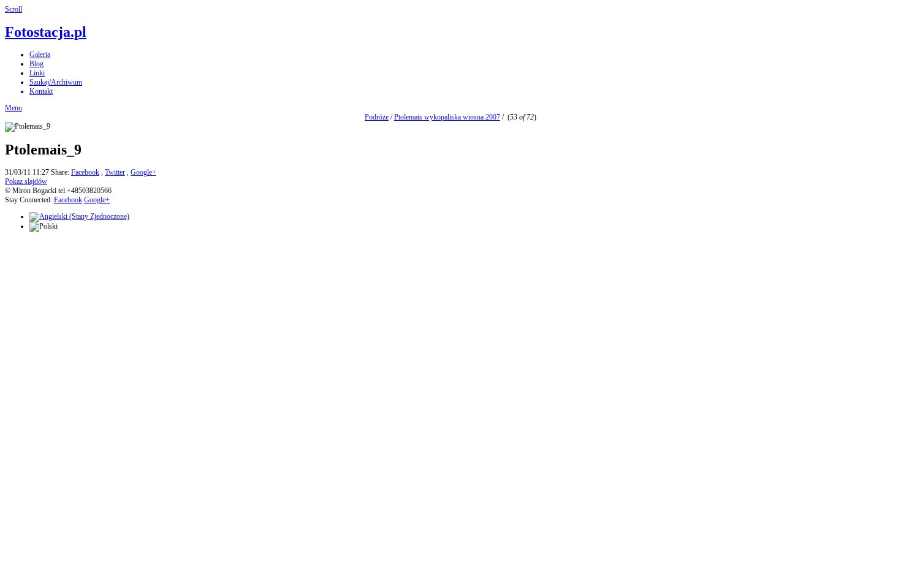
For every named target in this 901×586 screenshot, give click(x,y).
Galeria (39, 54)
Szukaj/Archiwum (55, 82)
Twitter (115, 172)
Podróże (377, 117)
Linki (37, 73)
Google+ (143, 172)
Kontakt (41, 91)
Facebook (85, 172)
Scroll (13, 9)
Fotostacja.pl (45, 32)
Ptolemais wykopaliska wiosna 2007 (447, 117)
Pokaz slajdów (26, 181)
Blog (36, 63)
